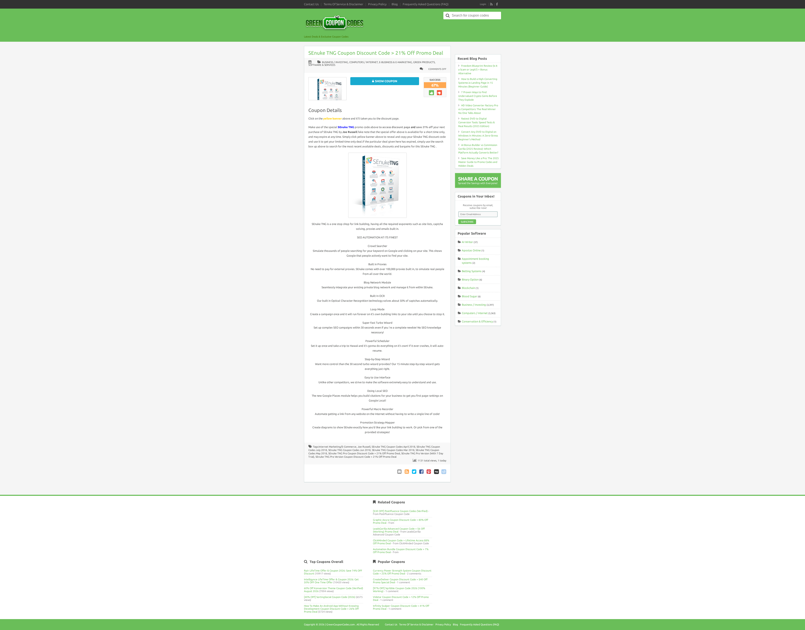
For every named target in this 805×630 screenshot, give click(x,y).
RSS (491, 4)
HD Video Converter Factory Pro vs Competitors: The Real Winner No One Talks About (478, 109)
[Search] (447, 15)
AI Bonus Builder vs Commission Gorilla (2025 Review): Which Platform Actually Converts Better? (478, 149)
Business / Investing (335, 62)
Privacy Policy (377, 4)
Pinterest (429, 471)
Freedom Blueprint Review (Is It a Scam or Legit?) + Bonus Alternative (477, 69)
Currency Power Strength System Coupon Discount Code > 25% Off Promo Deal (402, 572)
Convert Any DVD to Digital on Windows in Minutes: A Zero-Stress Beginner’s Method (478, 135)
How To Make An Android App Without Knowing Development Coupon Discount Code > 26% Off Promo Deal (331, 608)
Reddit (443, 471)
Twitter (414, 471)
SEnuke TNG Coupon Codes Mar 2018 (393, 450)
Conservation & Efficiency (477, 321)
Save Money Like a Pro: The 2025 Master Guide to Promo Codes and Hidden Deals (478, 162)
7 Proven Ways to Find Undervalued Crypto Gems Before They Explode (477, 96)
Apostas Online (471, 250)
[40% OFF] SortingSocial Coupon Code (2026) (329, 597)
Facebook (421, 471)
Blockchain (468, 287)
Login (483, 4)
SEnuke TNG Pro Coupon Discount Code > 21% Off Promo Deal (364, 453)
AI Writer (467, 241)
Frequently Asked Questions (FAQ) (426, 4)
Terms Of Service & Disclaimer (343, 4)
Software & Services (321, 65)
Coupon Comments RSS (407, 471)
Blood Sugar (469, 296)
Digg (436, 471)
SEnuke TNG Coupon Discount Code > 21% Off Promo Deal (375, 53)
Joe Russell (364, 446)
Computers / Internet (363, 62)
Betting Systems (472, 271)
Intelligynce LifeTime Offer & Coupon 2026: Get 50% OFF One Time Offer (331, 581)
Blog (395, 4)
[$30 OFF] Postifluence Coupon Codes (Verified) (400, 511)
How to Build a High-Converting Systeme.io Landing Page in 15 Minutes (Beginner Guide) (477, 83)
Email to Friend (399, 471)
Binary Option (470, 279)
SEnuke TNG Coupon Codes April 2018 (393, 446)
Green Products (424, 62)
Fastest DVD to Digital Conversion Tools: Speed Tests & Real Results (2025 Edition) (476, 122)
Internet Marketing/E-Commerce (337, 446)
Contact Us (311, 4)
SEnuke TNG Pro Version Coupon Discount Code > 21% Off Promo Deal (356, 456)
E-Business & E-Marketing (395, 62)
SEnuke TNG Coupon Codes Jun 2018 (349, 450)
